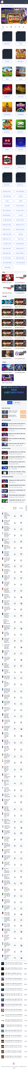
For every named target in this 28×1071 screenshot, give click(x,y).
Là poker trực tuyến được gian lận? (6, 634)
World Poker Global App (12, 415)
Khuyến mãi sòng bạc (21, 243)
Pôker (20, 201)
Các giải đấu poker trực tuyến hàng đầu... (7, 851)
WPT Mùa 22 (11, 458)
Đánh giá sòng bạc (21, 229)
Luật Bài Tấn (21, 502)
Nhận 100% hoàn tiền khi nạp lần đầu (13, 411)
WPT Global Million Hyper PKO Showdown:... (7, 876)
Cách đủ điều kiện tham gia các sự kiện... (7, 742)
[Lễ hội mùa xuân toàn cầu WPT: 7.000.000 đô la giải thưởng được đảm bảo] (5, 444)
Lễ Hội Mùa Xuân (19, 445)
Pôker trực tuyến (7, 239)
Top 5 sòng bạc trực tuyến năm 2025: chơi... (7, 602)
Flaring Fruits (8, 96)
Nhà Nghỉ (20, 487)
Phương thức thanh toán (21, 248)
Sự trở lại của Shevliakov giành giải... (7, 870)
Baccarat (20, 149)
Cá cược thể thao (21, 210)
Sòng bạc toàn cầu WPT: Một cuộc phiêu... (7, 808)
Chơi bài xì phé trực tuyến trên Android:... (6, 615)
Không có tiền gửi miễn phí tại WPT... (7, 671)
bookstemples (8, 132)
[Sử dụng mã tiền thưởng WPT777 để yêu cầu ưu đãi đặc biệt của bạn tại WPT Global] (5, 424)
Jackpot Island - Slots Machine (21, 185)
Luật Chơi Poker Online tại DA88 (7, 827)
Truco (20, 43)
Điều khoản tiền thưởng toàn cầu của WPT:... (7, 882)
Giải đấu (21, 234)
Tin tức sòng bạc (7, 258)
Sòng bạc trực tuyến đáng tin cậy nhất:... (7, 596)
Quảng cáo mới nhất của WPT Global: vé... (7, 640)
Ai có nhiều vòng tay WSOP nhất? (7, 566)
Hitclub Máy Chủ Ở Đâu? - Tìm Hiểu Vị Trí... (7, 762)
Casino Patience (21, 132)
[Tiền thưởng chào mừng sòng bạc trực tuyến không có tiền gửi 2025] (5, 496)
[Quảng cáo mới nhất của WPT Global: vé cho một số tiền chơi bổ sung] (5, 434)
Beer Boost (21, 61)
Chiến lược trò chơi (8, 234)
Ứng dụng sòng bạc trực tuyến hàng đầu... (7, 553)
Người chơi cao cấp (8, 229)
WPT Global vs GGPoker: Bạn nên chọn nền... (7, 839)
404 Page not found (8, 6)
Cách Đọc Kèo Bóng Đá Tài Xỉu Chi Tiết (7, 944)
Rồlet (7, 201)
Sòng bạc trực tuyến (8, 191)
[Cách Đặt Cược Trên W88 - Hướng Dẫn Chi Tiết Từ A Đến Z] (5, 472)
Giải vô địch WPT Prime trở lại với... (7, 677)
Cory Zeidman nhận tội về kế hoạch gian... (7, 684)
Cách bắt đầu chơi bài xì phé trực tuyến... (7, 755)
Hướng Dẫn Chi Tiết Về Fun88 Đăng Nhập (7, 919)
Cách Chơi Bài (15, 502)
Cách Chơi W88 (20, 473)
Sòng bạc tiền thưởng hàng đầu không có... (7, 528)
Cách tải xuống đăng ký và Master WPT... (7, 845)
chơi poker (7, 267)
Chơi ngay (23, 412)
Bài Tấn (10, 502)
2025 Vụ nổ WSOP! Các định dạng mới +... (6, 815)
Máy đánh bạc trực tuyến (8, 215)
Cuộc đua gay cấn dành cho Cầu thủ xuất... (6, 769)
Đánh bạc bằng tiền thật (21, 258)
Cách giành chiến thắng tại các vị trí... (7, 832)
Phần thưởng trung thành (21, 253)
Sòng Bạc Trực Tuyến (13, 497)
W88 (9, 473)
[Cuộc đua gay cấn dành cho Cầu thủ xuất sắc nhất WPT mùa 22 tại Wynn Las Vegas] (5, 457)
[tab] (3, 27)
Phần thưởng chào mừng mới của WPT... (7, 857)
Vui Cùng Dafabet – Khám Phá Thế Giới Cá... (7, 590)
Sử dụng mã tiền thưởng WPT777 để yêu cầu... (7, 690)
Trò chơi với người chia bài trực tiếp (21, 205)
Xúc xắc (21, 215)
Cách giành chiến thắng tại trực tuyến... (7, 931)
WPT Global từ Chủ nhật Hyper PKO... (7, 925)
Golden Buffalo (8, 43)
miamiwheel (20, 114)
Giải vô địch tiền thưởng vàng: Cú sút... (7, 703)
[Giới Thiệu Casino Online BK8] (5, 467)
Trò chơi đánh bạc (21, 191)
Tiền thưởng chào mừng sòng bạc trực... (7, 951)
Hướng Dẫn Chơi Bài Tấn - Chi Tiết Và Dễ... (7, 895)
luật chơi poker (20, 262)
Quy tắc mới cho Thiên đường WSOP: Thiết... (7, 802)
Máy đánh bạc (7, 196)
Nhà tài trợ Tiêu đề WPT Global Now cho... (7, 901)
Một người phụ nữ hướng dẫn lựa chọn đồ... (7, 938)
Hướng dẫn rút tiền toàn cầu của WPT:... (7, 722)
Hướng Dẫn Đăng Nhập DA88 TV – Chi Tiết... (7, 697)
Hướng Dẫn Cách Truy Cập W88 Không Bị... (7, 646)
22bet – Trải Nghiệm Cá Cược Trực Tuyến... (7, 577)
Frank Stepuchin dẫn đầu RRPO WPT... (7, 665)
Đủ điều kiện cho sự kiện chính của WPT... (7, 559)
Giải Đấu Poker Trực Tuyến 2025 (15, 454)
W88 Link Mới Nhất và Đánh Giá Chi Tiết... (7, 547)
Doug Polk (16, 487)
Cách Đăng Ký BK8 (21, 468)
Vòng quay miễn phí (8, 248)
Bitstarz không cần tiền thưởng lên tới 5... (7, 889)
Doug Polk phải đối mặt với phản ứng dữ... (7, 571)
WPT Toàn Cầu (11, 430)
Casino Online (14, 468)
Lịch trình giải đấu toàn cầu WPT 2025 (6, 715)
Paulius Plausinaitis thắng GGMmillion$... (7, 621)
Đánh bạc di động (7, 224)
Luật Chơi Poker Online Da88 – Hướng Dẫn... (7, 821)
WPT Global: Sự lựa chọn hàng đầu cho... (7, 908)
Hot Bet (7, 61)
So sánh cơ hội (7, 243)
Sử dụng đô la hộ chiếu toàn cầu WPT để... (7, 728)
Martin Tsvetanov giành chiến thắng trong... (7, 515)
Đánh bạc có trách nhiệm (21, 224)
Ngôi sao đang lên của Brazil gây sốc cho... (7, 534)
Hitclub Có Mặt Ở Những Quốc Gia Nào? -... (7, 775)
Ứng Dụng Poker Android (14, 463)
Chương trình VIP (21, 220)
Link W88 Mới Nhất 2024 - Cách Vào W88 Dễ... (7, 749)
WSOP (10, 440)
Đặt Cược (13, 473)
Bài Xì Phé (11, 487)
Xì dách (21, 196)
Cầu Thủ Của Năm (18, 458)
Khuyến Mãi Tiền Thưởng (20, 435)
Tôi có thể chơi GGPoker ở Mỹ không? (6, 541)
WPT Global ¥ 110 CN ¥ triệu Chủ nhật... (7, 957)
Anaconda (21, 96)
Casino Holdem (8, 167)
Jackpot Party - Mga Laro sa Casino (8, 185)
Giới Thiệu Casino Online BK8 (7, 795)
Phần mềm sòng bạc (8, 253)
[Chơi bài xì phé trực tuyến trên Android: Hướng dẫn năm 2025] (5, 462)
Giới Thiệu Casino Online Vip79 (6, 652)
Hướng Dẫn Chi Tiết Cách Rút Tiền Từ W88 (7, 609)
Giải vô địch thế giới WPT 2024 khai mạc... (7, 659)
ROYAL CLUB (21, 167)
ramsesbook (7, 114)
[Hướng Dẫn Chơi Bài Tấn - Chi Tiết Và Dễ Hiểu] (5, 501)
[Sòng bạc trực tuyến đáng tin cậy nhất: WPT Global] (5, 491)
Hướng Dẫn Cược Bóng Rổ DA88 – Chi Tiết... (7, 584)
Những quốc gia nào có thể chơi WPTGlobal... (7, 522)
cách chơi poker (7, 262)
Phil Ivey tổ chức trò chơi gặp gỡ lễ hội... (7, 709)
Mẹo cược (20, 239)
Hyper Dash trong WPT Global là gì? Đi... (7, 864)
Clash (20, 79)
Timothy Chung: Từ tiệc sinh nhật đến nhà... (6, 735)
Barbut (7, 149)
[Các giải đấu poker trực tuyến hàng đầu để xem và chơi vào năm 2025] (5, 453)
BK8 (9, 468)
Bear (7, 79)
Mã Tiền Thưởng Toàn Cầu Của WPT (16, 425)
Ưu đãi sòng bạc (7, 220)
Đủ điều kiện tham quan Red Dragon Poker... (7, 627)
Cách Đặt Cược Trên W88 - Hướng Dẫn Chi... (7, 789)
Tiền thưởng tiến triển (8, 210)
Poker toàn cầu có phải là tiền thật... (7, 914)
